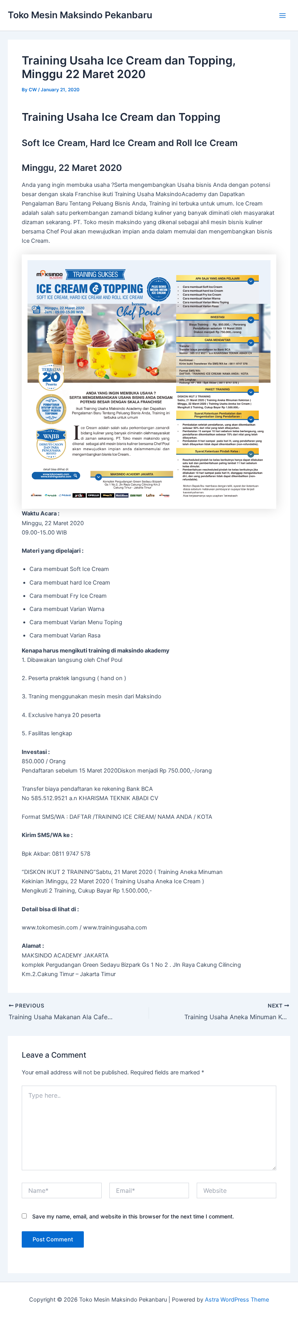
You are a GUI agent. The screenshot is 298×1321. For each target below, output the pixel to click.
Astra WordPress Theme (237, 1299)
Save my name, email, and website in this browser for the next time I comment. (133, 1216)
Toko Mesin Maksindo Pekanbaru (80, 15)
